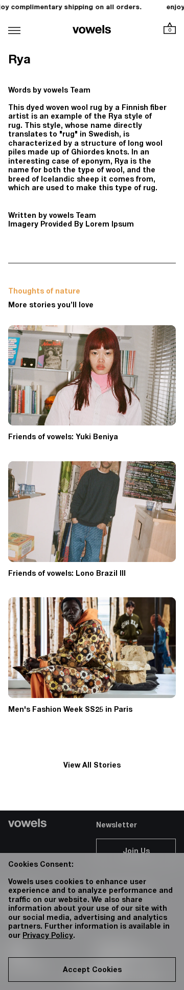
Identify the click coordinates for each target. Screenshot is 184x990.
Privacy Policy (47, 936)
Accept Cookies (92, 970)
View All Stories (92, 766)
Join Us (136, 852)
